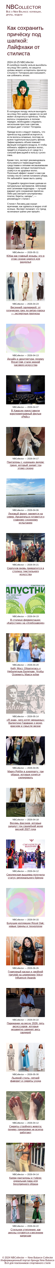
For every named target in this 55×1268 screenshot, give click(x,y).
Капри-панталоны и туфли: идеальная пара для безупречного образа (25, 1180)
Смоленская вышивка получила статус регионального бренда (25, 876)
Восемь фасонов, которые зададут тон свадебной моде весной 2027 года (25, 826)
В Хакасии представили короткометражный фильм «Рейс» (25, 413)
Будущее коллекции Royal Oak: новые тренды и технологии (25, 925)
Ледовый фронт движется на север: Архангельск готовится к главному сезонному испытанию (25, 518)
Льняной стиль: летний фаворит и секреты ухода (25, 1079)
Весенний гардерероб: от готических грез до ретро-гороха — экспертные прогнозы (25, 310)
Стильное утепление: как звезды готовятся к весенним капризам (25, 1232)
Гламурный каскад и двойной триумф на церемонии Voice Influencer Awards (25, 974)
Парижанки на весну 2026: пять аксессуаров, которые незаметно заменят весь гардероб (25, 1028)
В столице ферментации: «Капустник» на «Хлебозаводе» (25, 621)
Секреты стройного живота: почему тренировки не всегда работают (25, 1129)
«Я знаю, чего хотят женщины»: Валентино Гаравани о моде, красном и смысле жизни (26, 723)
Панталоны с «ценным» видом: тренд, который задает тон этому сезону (25, 465)
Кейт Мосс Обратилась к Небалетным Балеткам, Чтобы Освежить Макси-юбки (25, 671)
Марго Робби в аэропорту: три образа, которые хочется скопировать (25, 774)
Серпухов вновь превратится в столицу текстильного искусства (25, 571)
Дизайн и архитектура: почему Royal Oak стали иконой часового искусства (25, 362)
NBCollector (23, 6)
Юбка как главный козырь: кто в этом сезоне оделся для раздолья (25, 258)
